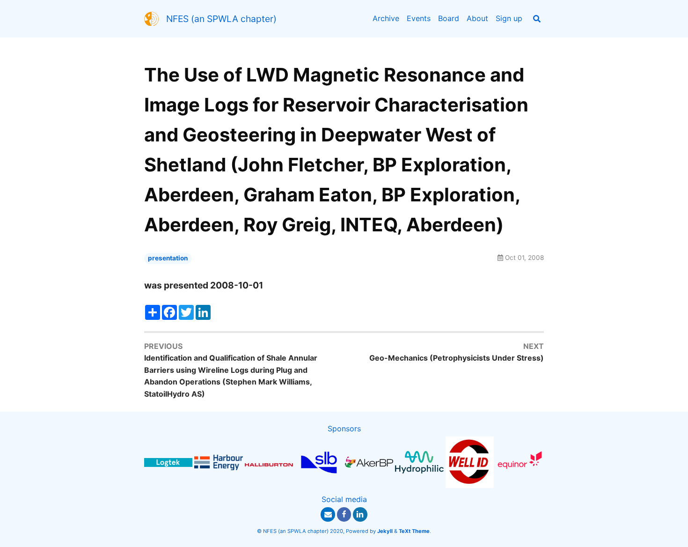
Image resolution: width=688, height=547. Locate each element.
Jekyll (385, 531)
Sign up (509, 18)
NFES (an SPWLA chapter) (221, 18)
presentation (168, 258)
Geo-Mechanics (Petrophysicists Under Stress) (456, 357)
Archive (386, 18)
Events (419, 18)
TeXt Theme (414, 531)
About (477, 18)
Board (448, 18)
